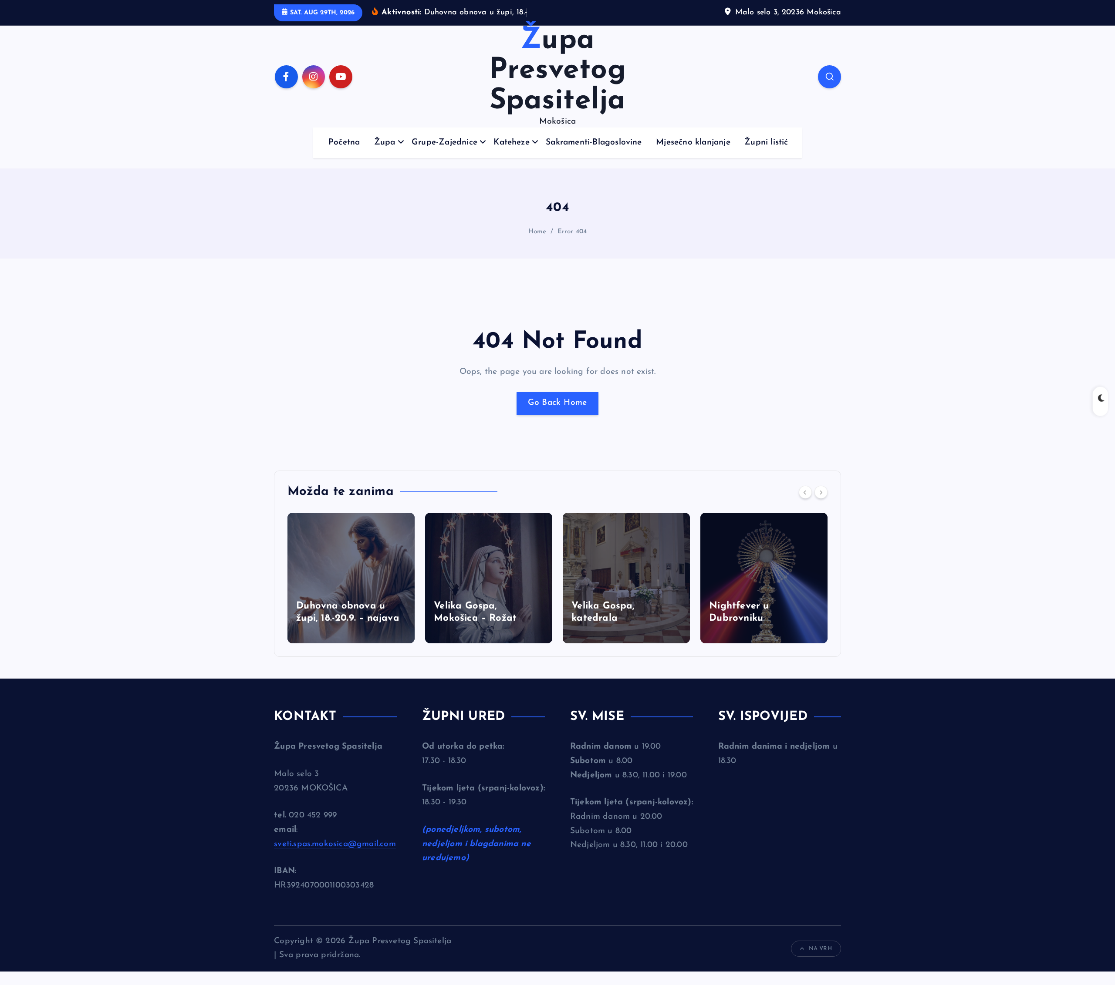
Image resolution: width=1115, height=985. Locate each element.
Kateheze (511, 142)
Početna (344, 142)
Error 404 (572, 232)
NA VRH (820, 948)
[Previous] (805, 492)
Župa (384, 142)
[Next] (821, 492)
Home (537, 232)
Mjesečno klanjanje (693, 142)
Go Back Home (557, 403)
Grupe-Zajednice (444, 142)
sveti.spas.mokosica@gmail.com (335, 844)
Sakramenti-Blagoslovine (594, 142)
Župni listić (766, 142)
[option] (351, 578)
